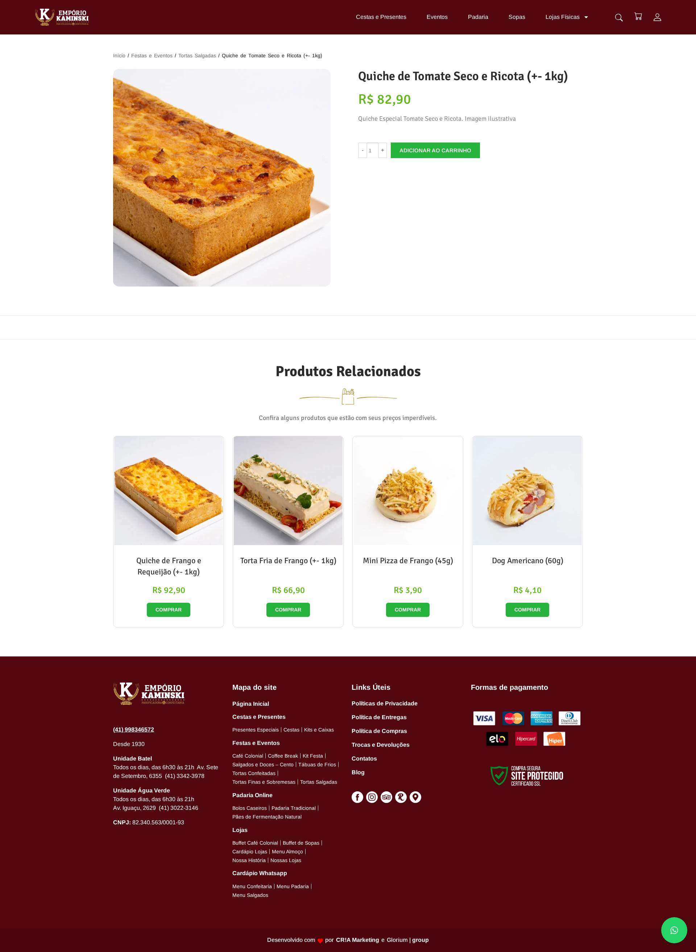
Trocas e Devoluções (381, 745)
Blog (358, 772)
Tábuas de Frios (317, 764)
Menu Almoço (287, 851)
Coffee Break (283, 756)
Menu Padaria (293, 886)
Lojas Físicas (563, 17)
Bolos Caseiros (249, 808)
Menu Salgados (250, 895)
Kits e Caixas (319, 730)
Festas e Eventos (152, 55)
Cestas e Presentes (381, 17)
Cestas (291, 730)
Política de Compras (379, 731)
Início (119, 55)
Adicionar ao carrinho (435, 150)
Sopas (517, 17)
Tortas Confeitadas (254, 773)
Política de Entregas (379, 717)
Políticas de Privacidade (385, 703)
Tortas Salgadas (197, 55)
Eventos (437, 17)
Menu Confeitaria (252, 886)
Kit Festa (313, 756)
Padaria (478, 17)
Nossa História (249, 860)
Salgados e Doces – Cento (263, 764)
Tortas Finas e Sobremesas (263, 782)
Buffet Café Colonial (255, 843)
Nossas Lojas (285, 860)
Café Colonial (247, 756)
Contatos (364, 758)
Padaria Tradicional (294, 808)
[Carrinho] (638, 16)
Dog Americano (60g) (527, 560)
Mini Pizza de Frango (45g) (408, 560)
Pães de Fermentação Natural (267, 817)
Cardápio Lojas (249, 851)
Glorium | (408, 940)
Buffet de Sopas (301, 843)
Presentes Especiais (255, 730)
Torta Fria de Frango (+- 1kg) (288, 560)
